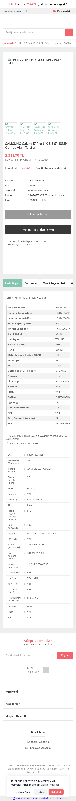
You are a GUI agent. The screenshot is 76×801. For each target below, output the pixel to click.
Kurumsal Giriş (65, 11)
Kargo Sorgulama (12, 10)
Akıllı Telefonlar (36, 180)
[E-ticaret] (37, 798)
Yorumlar (31, 283)
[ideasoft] (19, 798)
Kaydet (65, 655)
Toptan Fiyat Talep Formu (38, 229)
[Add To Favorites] (67, 61)
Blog (28, 10)
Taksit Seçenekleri (54, 283)
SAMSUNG (33, 185)
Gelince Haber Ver (38, 214)
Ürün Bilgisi (12, 283)
